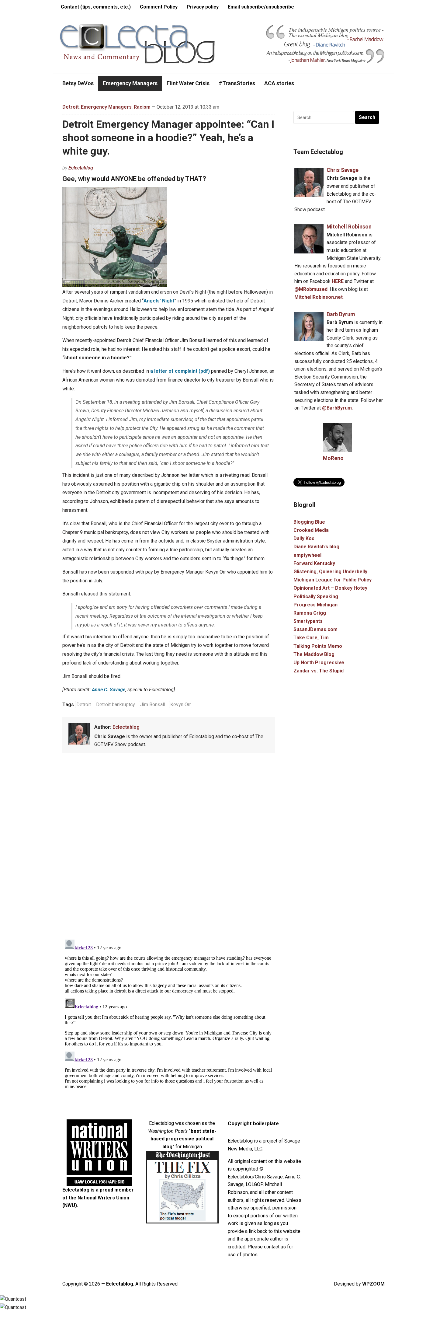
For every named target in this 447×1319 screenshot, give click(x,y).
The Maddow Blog (313, 654)
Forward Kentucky (314, 563)
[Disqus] (168, 847)
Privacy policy (203, 7)
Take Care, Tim (311, 637)
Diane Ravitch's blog (316, 547)
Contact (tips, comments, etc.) (96, 7)
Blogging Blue (309, 522)
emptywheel (307, 555)
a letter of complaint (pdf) (180, 371)
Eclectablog (80, 168)
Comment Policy (159, 7)
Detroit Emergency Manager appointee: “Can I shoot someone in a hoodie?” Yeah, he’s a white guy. (168, 137)
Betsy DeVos (78, 83)
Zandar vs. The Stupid (318, 671)
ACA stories (279, 83)
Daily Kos (303, 538)
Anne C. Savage (108, 690)
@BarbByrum (337, 408)
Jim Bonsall (152, 704)
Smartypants (308, 621)
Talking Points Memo (317, 646)
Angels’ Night (159, 301)
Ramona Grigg (309, 613)
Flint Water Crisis (188, 83)
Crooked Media (311, 530)
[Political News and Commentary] (137, 43)
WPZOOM (373, 1284)
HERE (338, 281)
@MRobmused (310, 289)
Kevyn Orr (180, 704)
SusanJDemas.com (315, 629)
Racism (142, 107)
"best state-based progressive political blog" (183, 1139)
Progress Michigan (315, 605)
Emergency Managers (130, 83)
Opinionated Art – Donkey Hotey (330, 588)
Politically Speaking (315, 596)
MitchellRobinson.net (318, 297)
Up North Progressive (318, 662)
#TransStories (237, 83)
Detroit (70, 107)
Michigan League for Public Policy (332, 580)
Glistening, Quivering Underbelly (330, 571)
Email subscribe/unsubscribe (261, 7)
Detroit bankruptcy (115, 704)
